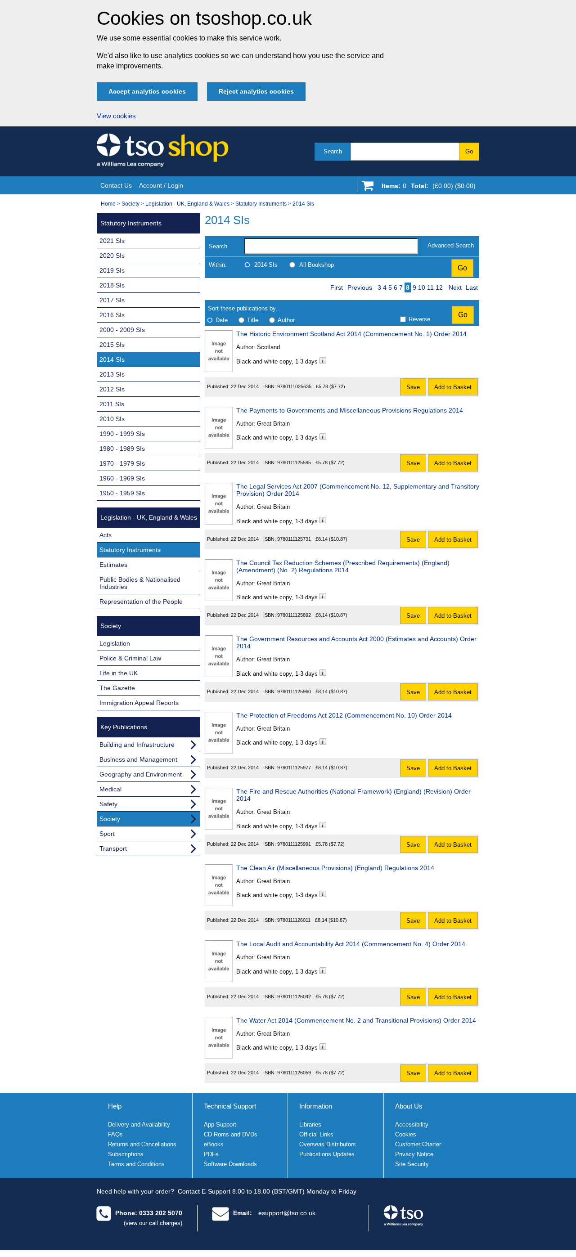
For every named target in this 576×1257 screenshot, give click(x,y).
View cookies (116, 116)
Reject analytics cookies (256, 91)
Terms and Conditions (136, 1164)
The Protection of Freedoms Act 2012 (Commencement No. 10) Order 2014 (344, 715)
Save (413, 387)
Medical (110, 789)
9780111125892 (294, 615)
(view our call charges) (153, 1223)
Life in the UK (118, 673)
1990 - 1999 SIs (122, 433)
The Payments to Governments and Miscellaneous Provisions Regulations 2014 (349, 410)
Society (131, 204)
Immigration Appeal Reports (139, 702)
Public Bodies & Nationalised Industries (139, 583)
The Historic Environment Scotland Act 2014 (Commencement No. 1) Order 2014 (351, 333)
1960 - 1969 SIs (122, 478)
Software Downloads (230, 1164)
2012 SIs (112, 389)
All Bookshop (316, 264)
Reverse (419, 319)
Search (333, 151)
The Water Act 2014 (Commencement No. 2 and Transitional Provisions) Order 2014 (356, 1020)
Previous (359, 287)
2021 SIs (112, 240)
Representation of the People (141, 601)
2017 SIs (112, 300)
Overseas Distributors (327, 1144)
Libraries (310, 1124)
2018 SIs (112, 285)
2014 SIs (303, 204)
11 (430, 287)
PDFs (211, 1154)
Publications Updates (327, 1154)
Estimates (113, 564)
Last (472, 287)
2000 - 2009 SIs (122, 329)
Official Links (316, 1134)
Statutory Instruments (261, 204)
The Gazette (117, 687)
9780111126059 (294, 1072)
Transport (113, 848)
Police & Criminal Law (130, 658)
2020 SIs (112, 255)
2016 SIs (112, 315)
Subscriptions (126, 1154)
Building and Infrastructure (137, 744)
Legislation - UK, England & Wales (187, 204)
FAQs (115, 1134)
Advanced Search (451, 245)
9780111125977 (294, 767)
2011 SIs (111, 404)
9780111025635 (294, 386)
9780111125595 (294, 462)
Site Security (412, 1164)
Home (108, 204)
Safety (108, 804)
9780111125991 (294, 844)
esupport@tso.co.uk (286, 1213)
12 (439, 287)
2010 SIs (112, 418)
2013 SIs (112, 374)
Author (286, 320)
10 (421, 287)
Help (115, 1106)
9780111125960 (294, 691)
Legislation (114, 643)
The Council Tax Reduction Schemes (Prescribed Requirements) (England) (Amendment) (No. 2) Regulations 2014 (343, 566)
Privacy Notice (414, 1154)
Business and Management (138, 759)
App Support (220, 1124)
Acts (105, 535)
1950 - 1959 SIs (122, 493)
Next (455, 287)
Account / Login (161, 185)
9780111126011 (293, 920)
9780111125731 (294, 539)
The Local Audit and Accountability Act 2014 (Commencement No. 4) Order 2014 (350, 943)
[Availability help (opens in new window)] (323, 361)
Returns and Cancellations (142, 1144)
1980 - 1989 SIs (122, 448)
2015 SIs (112, 344)
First (336, 287)
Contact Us (116, 185)
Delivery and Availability (139, 1124)
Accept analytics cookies (147, 91)
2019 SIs (112, 270)
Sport (107, 833)
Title (252, 320)
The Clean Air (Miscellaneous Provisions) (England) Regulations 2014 (335, 867)
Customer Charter (418, 1144)
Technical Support (230, 1106)
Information (315, 1106)
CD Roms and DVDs (230, 1134)
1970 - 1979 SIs (122, 463)
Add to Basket (453, 387)
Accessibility (411, 1124)
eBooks (214, 1144)
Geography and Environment (140, 774)
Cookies (405, 1134)
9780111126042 (294, 996)
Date (222, 320)
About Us (409, 1106)
